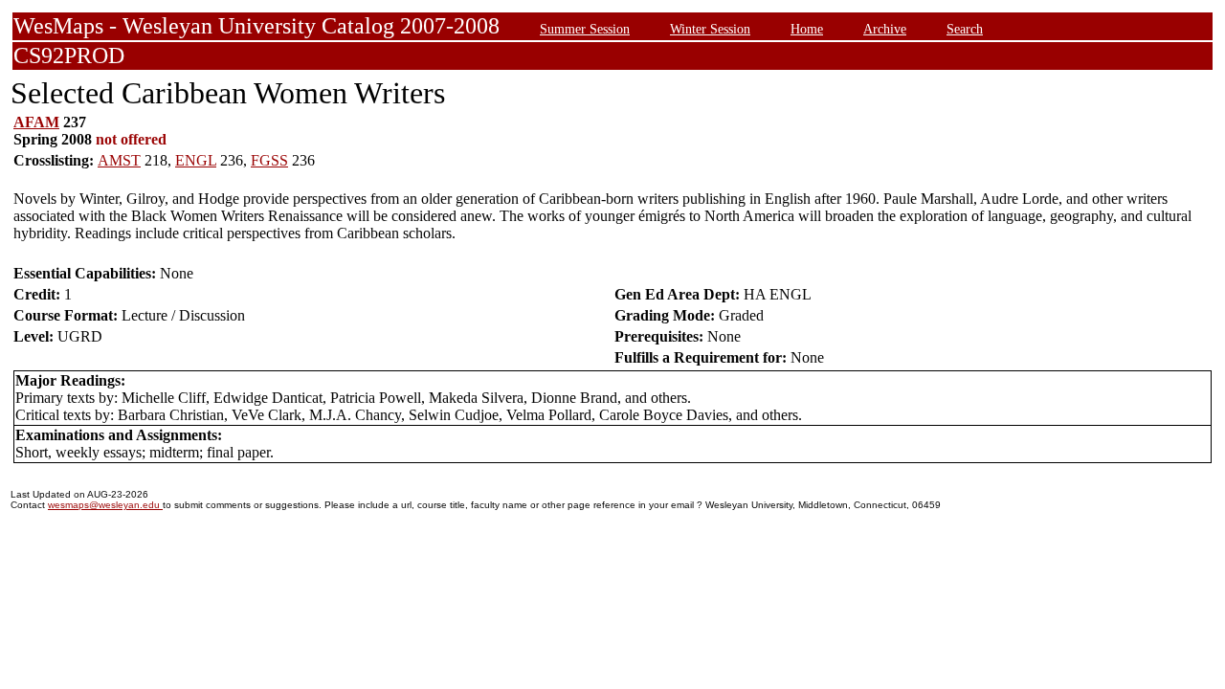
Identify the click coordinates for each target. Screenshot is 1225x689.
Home (807, 28)
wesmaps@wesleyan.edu (105, 505)
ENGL (195, 160)
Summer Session (585, 28)
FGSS (269, 160)
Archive (884, 28)
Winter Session (710, 28)
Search (965, 28)
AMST (119, 160)
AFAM (36, 122)
